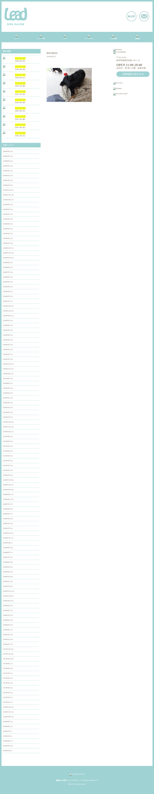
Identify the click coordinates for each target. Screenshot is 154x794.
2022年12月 (7, 364)
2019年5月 (6, 567)
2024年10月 (7, 258)
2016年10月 (7, 717)
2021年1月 (6, 475)
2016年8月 (6, 726)
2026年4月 (6, 171)
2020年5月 (6, 514)
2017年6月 (6, 678)
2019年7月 (6, 557)
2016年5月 (6, 736)
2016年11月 (7, 712)
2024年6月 (6, 277)
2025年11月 (7, 195)
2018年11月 (7, 596)
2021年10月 (7, 431)
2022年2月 (6, 412)
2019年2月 (6, 581)
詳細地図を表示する (133, 74)
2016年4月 (6, 741)
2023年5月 (6, 340)
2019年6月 (6, 562)
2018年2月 (6, 639)
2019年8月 (6, 552)
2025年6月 (6, 219)
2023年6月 (6, 335)
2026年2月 (6, 180)
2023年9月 (6, 320)
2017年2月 (6, 697)
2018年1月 (6, 644)
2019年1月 (6, 586)
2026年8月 (6, 151)
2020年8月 (6, 499)
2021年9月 (6, 436)
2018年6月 (6, 620)
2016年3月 (6, 746)
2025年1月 (6, 243)
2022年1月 (6, 417)
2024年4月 (6, 287)
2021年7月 (6, 446)
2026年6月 (6, 161)
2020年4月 (6, 518)
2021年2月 (6, 470)
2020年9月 (6, 494)
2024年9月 (6, 262)
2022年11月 (7, 369)
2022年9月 (6, 378)
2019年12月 (7, 533)
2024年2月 (6, 296)
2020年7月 (6, 504)
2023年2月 (6, 354)
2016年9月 (6, 721)
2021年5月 (6, 456)
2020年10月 (7, 489)
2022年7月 (6, 388)
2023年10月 (7, 316)
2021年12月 (7, 422)
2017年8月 (6, 668)
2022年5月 (6, 398)
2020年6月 (6, 509)
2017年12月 (7, 649)
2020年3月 (6, 523)
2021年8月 (6, 441)
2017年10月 (7, 659)
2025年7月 (6, 214)
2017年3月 (6, 692)
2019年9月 (6, 547)
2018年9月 (6, 605)
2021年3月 (6, 465)
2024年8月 (6, 267)
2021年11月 (7, 427)
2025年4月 (6, 229)
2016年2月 (6, 750)
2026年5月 (6, 166)
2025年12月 (7, 190)
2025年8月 (6, 209)
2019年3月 (6, 576)
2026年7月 (6, 156)
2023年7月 (6, 330)
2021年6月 (6, 451)
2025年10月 (7, 200)
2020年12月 (7, 480)
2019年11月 (7, 538)
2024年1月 (6, 301)
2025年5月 (6, 224)
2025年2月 (6, 238)
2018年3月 (6, 634)
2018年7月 (6, 615)
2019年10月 (7, 543)
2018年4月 (6, 630)
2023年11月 (7, 311)
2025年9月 (6, 204)
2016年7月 (6, 731)
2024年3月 (6, 291)
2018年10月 (7, 601)
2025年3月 (6, 233)
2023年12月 (7, 306)
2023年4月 (6, 345)
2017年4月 (6, 688)
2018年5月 (6, 625)
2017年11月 (7, 654)
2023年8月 (6, 325)
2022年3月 (6, 407)
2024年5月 (6, 282)
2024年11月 (7, 253)
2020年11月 (7, 485)
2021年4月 (6, 460)
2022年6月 (6, 393)
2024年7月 (6, 272)
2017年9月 (6, 663)
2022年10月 (7, 373)
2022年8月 (6, 383)
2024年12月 (7, 248)
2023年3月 (6, 349)
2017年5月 (6, 683)
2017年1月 (6, 702)
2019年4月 (6, 572)
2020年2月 (6, 528)
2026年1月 (6, 185)
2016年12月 (7, 707)
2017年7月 (6, 673)
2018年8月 (6, 610)
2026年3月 (6, 175)
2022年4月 (6, 402)
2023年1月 (6, 359)
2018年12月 (7, 591)
